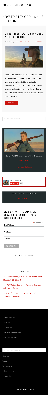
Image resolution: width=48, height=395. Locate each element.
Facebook (24, 165)
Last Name (7, 239)
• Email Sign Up (8, 317)
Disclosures (7, 366)
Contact (5, 356)
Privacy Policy (8, 371)
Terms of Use (7, 376)
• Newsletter (20, 167)
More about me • (24, 160)
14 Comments (37, 42)
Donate (5, 361)
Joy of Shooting (16, 4)
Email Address (9, 225)
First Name (7, 232)
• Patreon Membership (11, 332)
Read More (11, 103)
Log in (31, 389)
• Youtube (6, 322)
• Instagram (28, 167)
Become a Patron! (24, 198)
